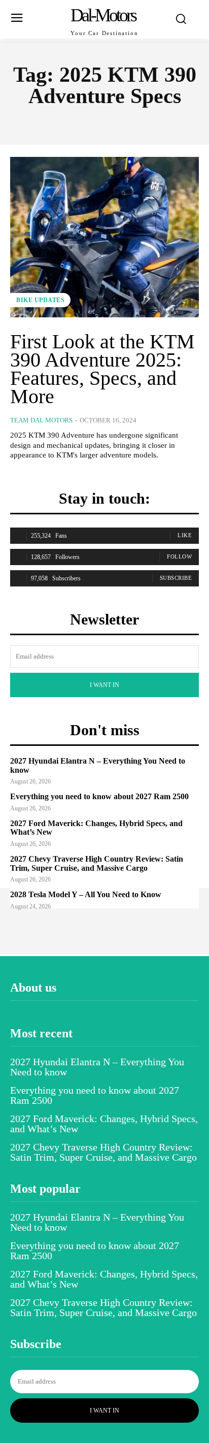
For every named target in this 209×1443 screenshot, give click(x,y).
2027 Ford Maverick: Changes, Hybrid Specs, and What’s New (104, 1123)
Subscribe (176, 578)
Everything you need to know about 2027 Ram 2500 (99, 796)
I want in (104, 684)
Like (185, 535)
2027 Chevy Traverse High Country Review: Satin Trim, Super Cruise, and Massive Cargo (96, 863)
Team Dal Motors (41, 420)
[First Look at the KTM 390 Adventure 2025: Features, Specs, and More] (104, 237)
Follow (179, 556)
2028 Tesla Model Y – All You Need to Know (85, 894)
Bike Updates (40, 300)
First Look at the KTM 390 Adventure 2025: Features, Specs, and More (102, 369)
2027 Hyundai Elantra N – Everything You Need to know (97, 1066)
